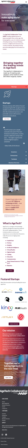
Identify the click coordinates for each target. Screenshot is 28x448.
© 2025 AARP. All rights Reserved (7, 438)
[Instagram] (2, 434)
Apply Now (4, 429)
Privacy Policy (3, 441)
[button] (26, 2)
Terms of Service (4, 444)
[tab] (14, 87)
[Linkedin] (6, 434)
